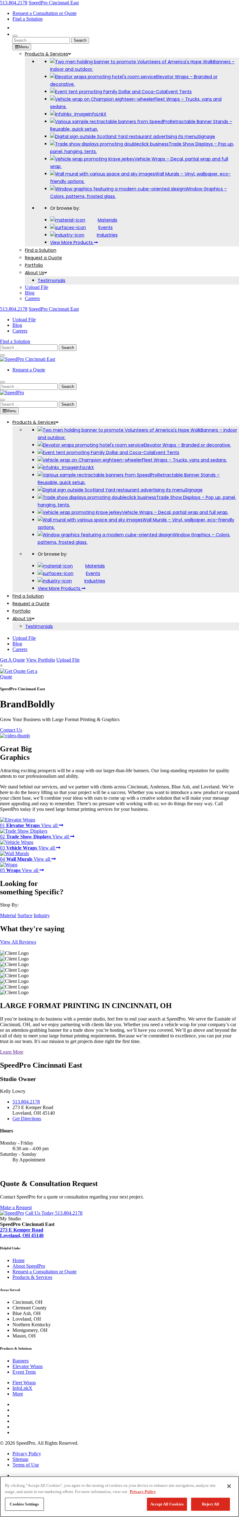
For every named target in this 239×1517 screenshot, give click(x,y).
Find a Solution (27, 19)
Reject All (210, 1504)
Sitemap (20, 1459)
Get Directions (26, 1118)
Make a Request (16, 1207)
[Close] (229, 1486)
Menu (24, 47)
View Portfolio (40, 660)
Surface (24, 915)
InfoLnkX (22, 1388)
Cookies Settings (24, 1504)
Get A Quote (12, 660)
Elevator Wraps (27, 1366)
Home (18, 1260)
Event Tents (24, 1372)
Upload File (68, 660)
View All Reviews (18, 942)
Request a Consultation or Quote (44, 13)
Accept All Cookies (167, 1504)
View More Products (72, 242)
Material (8, 915)
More (17, 1393)
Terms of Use (25, 1464)
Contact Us (11, 730)
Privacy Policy (143, 1491)
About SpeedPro (28, 1266)
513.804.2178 (13, 2)
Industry (42, 915)
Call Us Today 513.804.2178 (53, 1213)
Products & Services (32, 1277)
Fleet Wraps (24, 1382)
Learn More (11, 1052)
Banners (20, 1360)
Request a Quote (28, 369)
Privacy (26, 1453)
